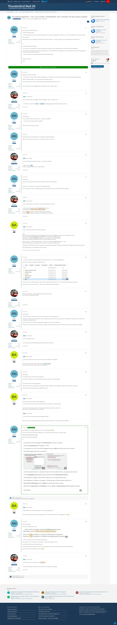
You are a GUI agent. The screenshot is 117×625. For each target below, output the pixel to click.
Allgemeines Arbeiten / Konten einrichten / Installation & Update (21, 594)
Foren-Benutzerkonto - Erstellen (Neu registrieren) (48, 613)
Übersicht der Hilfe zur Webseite (45, 609)
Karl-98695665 (47, 593)
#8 (86, 197)
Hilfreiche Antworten (11, 108)
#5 (86, 134)
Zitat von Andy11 (28, 96)
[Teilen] (88, 21)
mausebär (12, 597)
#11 (86, 291)
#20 (86, 555)
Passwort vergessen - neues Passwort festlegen (48, 618)
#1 (86, 27)
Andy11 (24, 18)
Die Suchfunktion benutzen (44, 611)
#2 (86, 72)
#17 (86, 427)
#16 (86, 395)
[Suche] (108, 1)
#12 (86, 311)
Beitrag (17, 498)
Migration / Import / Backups (50, 598)
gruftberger (13, 593)
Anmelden (96, 1)
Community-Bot (15, 576)
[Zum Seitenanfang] (115, 623)
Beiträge (9, 40)
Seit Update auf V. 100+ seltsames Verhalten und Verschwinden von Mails (26, 596)
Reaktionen (10, 39)
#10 (86, 257)
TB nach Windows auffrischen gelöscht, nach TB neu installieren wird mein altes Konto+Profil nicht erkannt (67, 596)
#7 (86, 177)
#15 (86, 372)
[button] (89, 1)
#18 (86, 503)
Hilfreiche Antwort (11, 43)
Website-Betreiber (99, 51)
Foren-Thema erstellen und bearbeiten (46, 616)
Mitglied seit (10, 42)
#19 (86, 521)
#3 (86, 93)
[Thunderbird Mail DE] (58, 7)
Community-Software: (87, 614)
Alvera (46, 597)
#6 (86, 154)
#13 (86, 332)
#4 (86, 114)
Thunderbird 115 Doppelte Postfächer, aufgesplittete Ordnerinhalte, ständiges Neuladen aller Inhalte (32, 591)
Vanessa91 (81, 593)
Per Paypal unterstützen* (97, 66)
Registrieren (102, 1)
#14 (86, 353)
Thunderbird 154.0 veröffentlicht (102, 19)
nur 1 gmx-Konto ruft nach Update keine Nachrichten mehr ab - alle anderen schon (96, 591)
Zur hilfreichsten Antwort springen (49, 67)
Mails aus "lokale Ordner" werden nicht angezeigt (55, 591)
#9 (86, 223)
